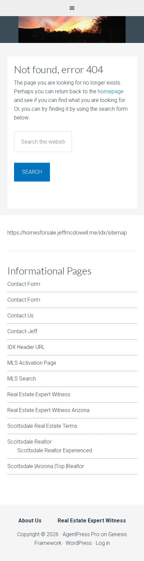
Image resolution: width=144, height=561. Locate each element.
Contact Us (20, 315)
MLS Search (21, 378)
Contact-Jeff (22, 331)
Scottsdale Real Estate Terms (42, 426)
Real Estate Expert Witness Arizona (48, 410)
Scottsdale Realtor (29, 442)
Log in (103, 543)
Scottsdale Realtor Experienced (54, 450)
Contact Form (23, 284)
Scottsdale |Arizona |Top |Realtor (45, 466)
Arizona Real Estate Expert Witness (72, 29)
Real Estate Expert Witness (38, 394)
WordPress (79, 543)
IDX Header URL (26, 347)
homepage (111, 91)
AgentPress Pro (81, 534)
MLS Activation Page (31, 363)
